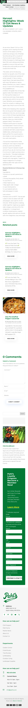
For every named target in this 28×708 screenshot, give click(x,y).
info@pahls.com (12, 690)
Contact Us (6, 636)
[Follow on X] (19, 614)
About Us (6, 633)
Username (9, 553)
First (7, 534)
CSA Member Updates (10, 31)
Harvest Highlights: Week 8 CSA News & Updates (13, 268)
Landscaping (7, 655)
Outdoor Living (7, 658)
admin (8, 239)
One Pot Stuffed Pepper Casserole (12, 318)
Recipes (19, 322)
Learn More (13, 507)
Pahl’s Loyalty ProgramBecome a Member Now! (12, 479)
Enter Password (11, 565)
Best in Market (17, 701)
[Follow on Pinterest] (8, 614)
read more (10, 256)
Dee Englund (10, 321)
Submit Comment (14, 402)
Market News (7, 630)
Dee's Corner (18, 240)
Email (8, 542)
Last (7, 540)
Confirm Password (11, 571)
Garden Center (7, 647)
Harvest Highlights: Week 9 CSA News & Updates (13, 234)
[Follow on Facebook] (4, 614)
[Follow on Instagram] (11, 614)
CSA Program (7, 625)
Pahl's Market (9, 29)
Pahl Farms (6, 628)
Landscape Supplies (9, 661)
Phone (8, 516)
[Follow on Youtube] (15, 614)
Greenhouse (7, 650)
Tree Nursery (7, 653)
